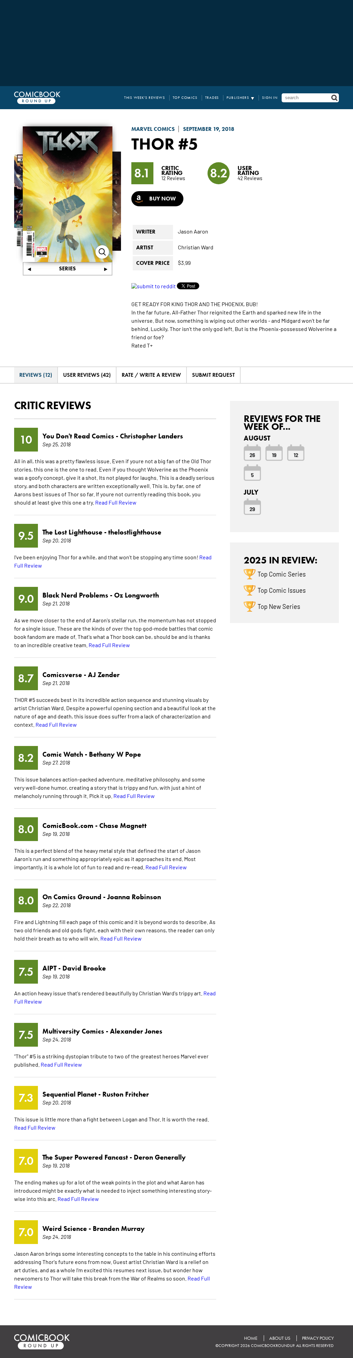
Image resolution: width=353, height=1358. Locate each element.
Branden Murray (119, 1228)
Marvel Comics (153, 129)
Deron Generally (160, 1157)
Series (67, 268)
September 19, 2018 (208, 129)
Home (251, 1338)
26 (252, 454)
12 (296, 454)
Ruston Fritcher (125, 1094)
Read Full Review (116, 502)
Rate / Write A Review (151, 375)
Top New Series (279, 606)
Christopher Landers (151, 436)
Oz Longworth (136, 595)
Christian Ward (195, 246)
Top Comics (185, 97)
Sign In (270, 97)
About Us (279, 1338)
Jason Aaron (193, 231)
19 (274, 454)
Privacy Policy (318, 1338)
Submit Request (213, 375)
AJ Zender (104, 675)
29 (252, 508)
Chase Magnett (123, 825)
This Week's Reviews (144, 97)
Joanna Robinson (134, 897)
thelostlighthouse (134, 532)
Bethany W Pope (115, 754)
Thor (152, 144)
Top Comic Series (282, 574)
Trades (212, 97)
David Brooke (84, 968)
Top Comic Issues (282, 590)
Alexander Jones (136, 1031)
